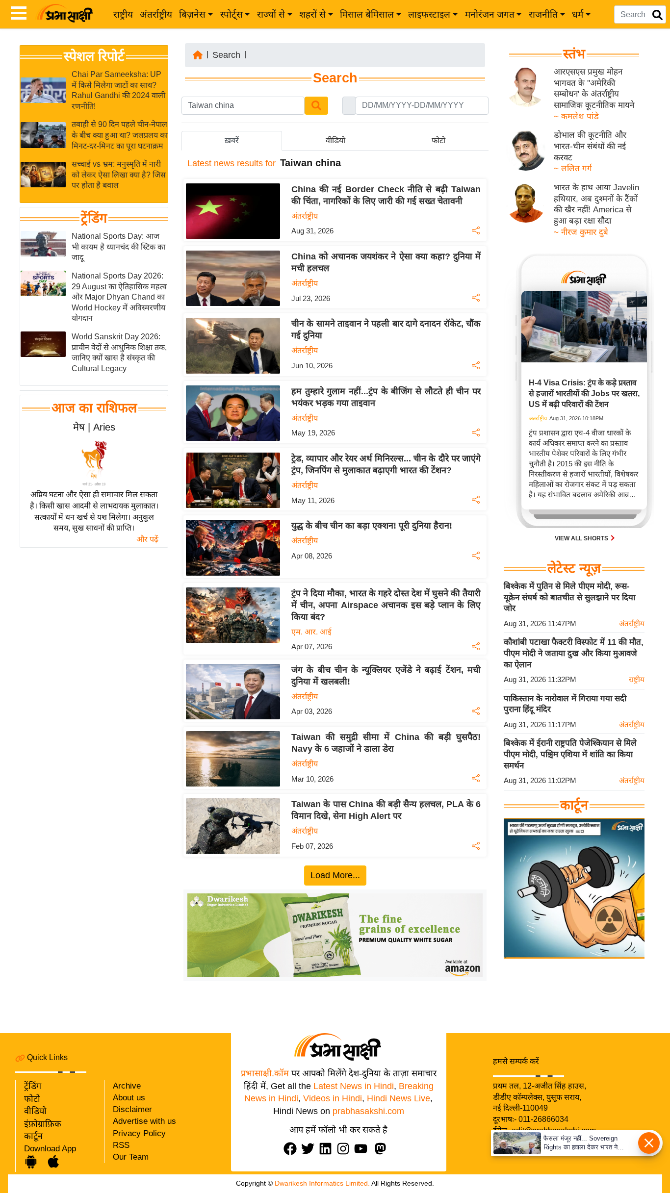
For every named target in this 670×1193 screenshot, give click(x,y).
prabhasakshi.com (368, 1111)
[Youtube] (363, 1148)
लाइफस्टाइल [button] (429, 14)
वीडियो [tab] (335, 140)
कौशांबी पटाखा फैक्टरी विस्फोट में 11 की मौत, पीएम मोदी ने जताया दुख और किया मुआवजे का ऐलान (574, 653)
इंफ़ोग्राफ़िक (42, 1124)
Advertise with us (144, 1121)
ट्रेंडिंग (94, 218)
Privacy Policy (139, 1133)
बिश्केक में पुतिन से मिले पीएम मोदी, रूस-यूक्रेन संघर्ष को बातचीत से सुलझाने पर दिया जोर (569, 597)
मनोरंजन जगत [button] (490, 14)
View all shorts (582, 538)
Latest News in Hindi (353, 1086)
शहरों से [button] (312, 14)
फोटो (32, 1099)
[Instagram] (345, 1148)
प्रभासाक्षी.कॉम (265, 1073)
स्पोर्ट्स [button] (231, 14)
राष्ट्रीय (123, 14)
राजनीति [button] (543, 14)
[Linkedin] (327, 1148)
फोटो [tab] (438, 140)
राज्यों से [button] (271, 14)
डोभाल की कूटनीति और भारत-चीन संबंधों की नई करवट (590, 146)
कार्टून (33, 1136)
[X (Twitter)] (310, 1148)
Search (226, 55)
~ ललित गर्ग (573, 168)
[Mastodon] (382, 1148)
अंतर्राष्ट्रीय (156, 14)
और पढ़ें (147, 539)
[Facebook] (292, 1148)
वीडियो (35, 1111)
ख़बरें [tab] (232, 140)
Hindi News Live (398, 1098)
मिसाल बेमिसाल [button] (367, 14)
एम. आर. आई (311, 632)
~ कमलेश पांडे (576, 116)
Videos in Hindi (332, 1098)
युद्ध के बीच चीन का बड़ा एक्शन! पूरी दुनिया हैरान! (371, 526)
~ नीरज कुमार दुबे (581, 232)
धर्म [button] (577, 14)
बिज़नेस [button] (192, 14)
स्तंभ (574, 54)
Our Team (131, 1157)
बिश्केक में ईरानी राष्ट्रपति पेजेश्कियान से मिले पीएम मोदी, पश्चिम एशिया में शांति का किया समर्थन (570, 754)
